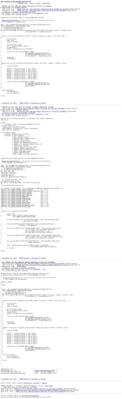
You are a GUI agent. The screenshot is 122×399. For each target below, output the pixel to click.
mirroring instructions (30, 395)
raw (46, 13)
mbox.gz (34, 386)
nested (26, 103)
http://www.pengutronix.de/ (45, 370)
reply (15, 103)
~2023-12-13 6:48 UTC (32, 383)
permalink (39, 13)
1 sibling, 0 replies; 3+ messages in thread (18, 112)
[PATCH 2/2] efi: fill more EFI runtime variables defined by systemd (42, 9)
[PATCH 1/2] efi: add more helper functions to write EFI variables (41, 10)
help (26, 3)
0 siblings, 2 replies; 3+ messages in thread (19, 12)
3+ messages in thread (38, 103)
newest (44, 383)
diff (2, 24)
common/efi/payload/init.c (11, 20)
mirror (38, 3)
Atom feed (46, 3)
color (32, 3)
